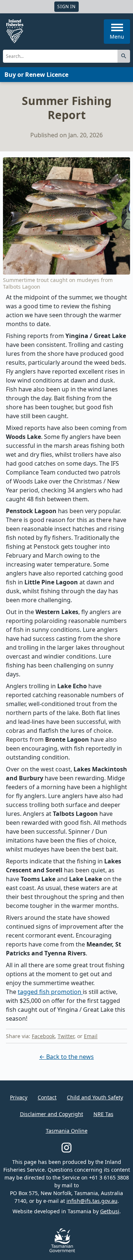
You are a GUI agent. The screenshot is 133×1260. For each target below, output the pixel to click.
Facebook (43, 1036)
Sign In (66, 6)
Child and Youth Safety (95, 1097)
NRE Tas (103, 1114)
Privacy (18, 1097)
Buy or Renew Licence (36, 74)
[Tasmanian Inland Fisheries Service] (15, 31)
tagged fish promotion (50, 992)
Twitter (66, 1036)
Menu (117, 36)
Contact (47, 1097)
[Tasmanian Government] (62, 1250)
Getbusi (109, 1211)
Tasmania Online (67, 1130)
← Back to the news (66, 1057)
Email (91, 1036)
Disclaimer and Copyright (51, 1114)
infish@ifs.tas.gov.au (91, 1200)
